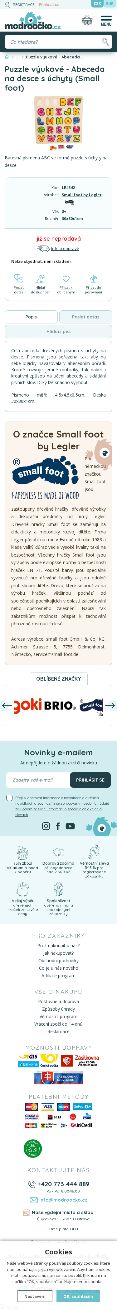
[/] (22, 851)
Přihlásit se (49, 4)
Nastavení (35, 1296)
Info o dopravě (65, 248)
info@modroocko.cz (63, 1200)
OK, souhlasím (78, 1296)
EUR (110, 3)
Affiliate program (58, 975)
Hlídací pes (58, 331)
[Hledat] (105, 42)
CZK (97, 3)
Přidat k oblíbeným (66, 289)
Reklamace (58, 1031)
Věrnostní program (58, 1016)
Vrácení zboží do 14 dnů (58, 1024)
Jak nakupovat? (58, 953)
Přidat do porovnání (93, 289)
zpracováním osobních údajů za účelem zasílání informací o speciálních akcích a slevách (62, 809)
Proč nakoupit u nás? (58, 945)
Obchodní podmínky (58, 960)
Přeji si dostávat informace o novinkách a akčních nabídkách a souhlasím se (62, 806)
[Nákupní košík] (87, 20)
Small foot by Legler (82, 195)
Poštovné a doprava (58, 1001)
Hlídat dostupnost (40, 289)
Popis (31, 317)
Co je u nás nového (58, 968)
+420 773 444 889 (63, 1184)
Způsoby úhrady (58, 1009)
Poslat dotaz (19, 289)
